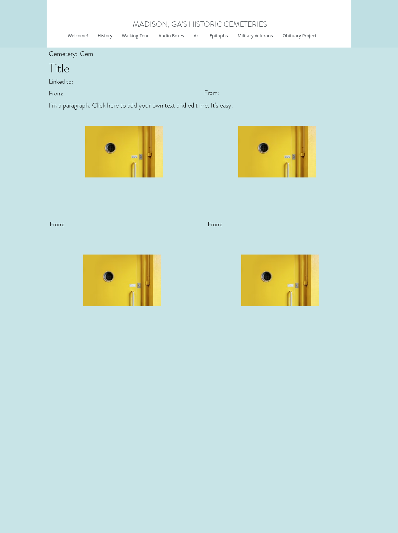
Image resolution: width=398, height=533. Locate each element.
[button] (197, 35)
